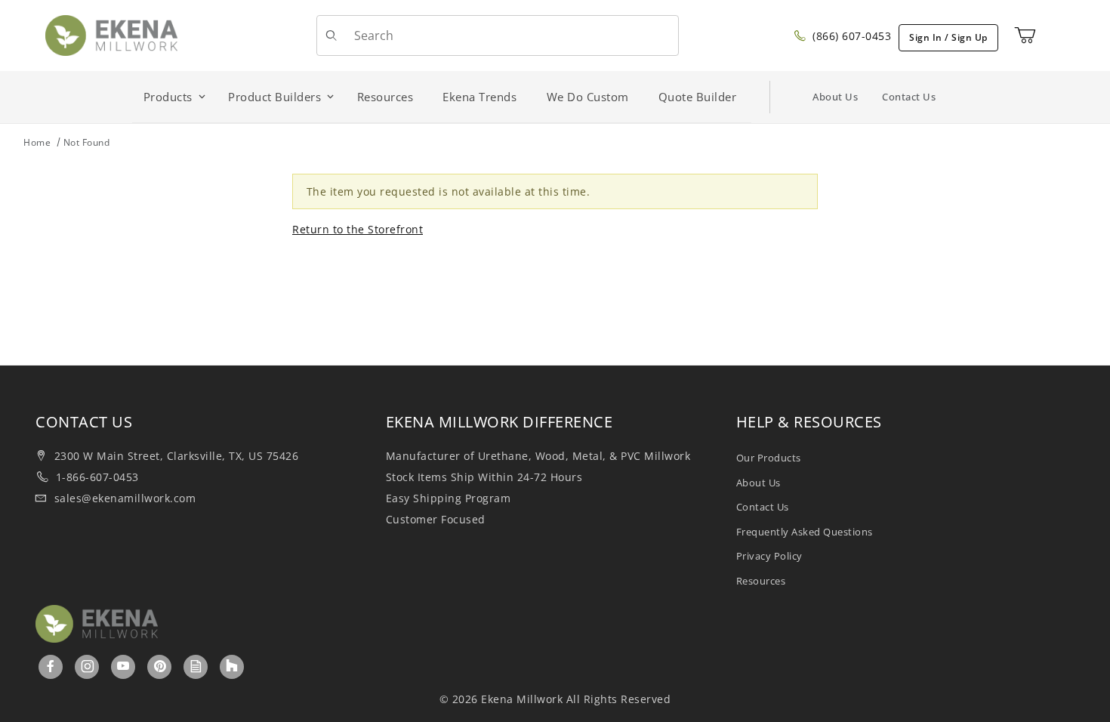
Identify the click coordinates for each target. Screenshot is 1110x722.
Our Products (768, 457)
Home (37, 142)
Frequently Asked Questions (804, 531)
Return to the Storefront (357, 229)
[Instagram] (88, 666)
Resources (761, 581)
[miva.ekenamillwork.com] (111, 34)
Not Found (86, 142)
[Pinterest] (160, 666)
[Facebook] (51, 666)
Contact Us (909, 96)
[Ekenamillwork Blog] (196, 666)
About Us (835, 96)
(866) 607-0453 (850, 36)
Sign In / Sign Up (948, 37)
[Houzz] (232, 667)
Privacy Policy (769, 556)
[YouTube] (123, 666)
